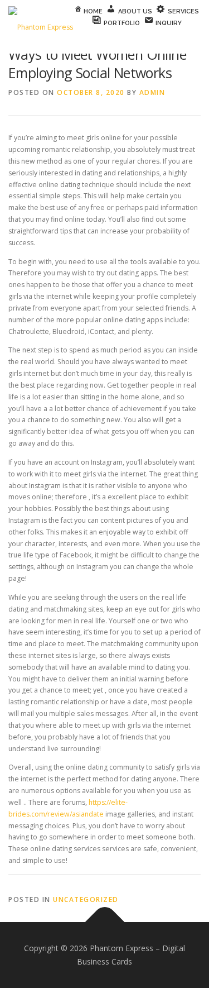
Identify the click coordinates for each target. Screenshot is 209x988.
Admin (152, 92)
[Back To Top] (104, 922)
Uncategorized (86, 899)
